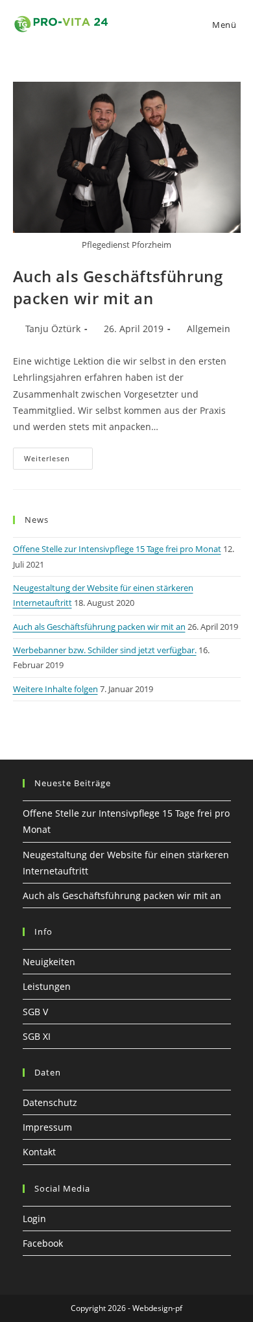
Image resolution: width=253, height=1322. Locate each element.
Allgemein (208, 328)
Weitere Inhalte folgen (55, 689)
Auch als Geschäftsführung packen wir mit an (118, 287)
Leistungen (47, 986)
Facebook (43, 1243)
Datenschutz (50, 1102)
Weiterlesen (58, 455)
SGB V (35, 1011)
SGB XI (37, 1036)
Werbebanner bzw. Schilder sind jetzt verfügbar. (105, 650)
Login (34, 1218)
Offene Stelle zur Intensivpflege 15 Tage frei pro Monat (117, 549)
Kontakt (39, 1152)
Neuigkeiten (49, 961)
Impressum (47, 1127)
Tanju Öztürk (52, 328)
